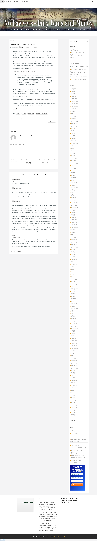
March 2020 (73, 217)
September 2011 (74, 389)
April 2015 (73, 316)
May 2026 (73, 93)
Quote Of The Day (75, 50)
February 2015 (74, 320)
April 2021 (73, 195)
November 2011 (74, 385)
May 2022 (73, 173)
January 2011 (73, 402)
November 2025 (74, 103)
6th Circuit (18, 113)
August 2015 (73, 310)
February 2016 (74, 299)
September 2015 (74, 308)
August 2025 (73, 108)
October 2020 (74, 205)
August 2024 (73, 128)
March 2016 (73, 298)
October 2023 (74, 145)
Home (2, 1)
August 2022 (73, 168)
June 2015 (73, 313)
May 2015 (73, 315)
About (5, 1)
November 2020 (74, 204)
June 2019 (73, 232)
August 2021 (73, 189)
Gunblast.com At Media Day (17, 159)
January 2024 (73, 140)
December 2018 (74, 242)
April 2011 (73, 397)
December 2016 (74, 283)
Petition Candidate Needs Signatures (78, 59)
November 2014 (74, 325)
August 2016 (73, 289)
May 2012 (73, 375)
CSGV (43, 506)
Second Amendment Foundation (41, 113)
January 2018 (73, 261)
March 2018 (73, 257)
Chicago (43, 504)
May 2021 (73, 194)
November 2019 (74, 224)
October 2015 (74, 306)
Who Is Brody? (74, 458)
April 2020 (73, 215)
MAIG (40, 514)
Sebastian (16, 188)
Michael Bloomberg (45, 514)
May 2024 (73, 133)
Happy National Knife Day (76, 49)
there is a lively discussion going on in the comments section (37, 100)
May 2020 (73, 214)
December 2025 (74, 101)
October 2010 (74, 407)
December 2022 (74, 162)
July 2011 (72, 392)
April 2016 (73, 296)
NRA (40, 518)
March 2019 (73, 237)
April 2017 (73, 276)
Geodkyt (16, 201)
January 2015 (73, 321)
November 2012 (74, 365)
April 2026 (73, 94)
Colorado (46, 504)
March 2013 (73, 358)
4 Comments (34, 47)
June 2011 (73, 394)
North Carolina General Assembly (50, 516)
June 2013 (73, 353)
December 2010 (74, 404)
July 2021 (73, 190)
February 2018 (74, 259)
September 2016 (74, 288)
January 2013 (73, 362)
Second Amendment (49, 525)
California (55, 502)
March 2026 (73, 96)
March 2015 (73, 318)
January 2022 (73, 180)
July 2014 (73, 331)
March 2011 (73, 399)
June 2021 (73, 192)
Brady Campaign (49, 502)
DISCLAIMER (16, 1)
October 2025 (74, 105)
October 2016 (74, 286)
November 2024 (74, 123)
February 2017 (74, 279)
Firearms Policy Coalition (45, 507)
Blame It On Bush (16, 118)
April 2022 (73, 175)
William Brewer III (51, 530)
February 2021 (74, 199)
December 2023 (74, 141)
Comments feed (74, 433)
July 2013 (72, 352)
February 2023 (74, 158)
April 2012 (73, 377)
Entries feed (73, 431)
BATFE (44, 502)
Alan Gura (24, 113)
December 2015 (74, 303)
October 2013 (73, 347)
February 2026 (74, 98)
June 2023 (73, 152)
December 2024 (74, 121)
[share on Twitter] (16, 108)
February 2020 (74, 219)
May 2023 (73, 153)
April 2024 (73, 135)
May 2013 (73, 355)
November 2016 (74, 284)
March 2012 (73, 378)
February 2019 (74, 239)
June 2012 (73, 373)
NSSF (44, 521)
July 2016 (73, 291)
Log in (72, 430)
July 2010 (73, 412)
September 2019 (74, 227)
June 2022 (73, 172)
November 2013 (74, 345)
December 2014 (74, 323)
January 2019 (73, 241)
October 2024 (74, 125)
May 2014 (73, 335)
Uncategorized (16, 40)
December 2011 (74, 383)
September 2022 (74, 167)
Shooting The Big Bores (76, 460)
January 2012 (73, 382)
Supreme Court (51, 528)
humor (49, 512)
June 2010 (73, 414)
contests (40, 506)
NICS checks (51, 514)
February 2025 (74, 118)
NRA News (41, 521)
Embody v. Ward (31, 113)
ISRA (55, 512)
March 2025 (73, 116)
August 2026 (73, 88)
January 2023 (73, 160)
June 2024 (73, 131)
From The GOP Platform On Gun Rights (52, 120)
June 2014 (73, 333)
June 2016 (73, 293)
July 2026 (73, 89)
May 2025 (73, 113)
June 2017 (73, 273)
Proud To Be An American (76, 462)
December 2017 (74, 263)
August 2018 (73, 249)
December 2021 (74, 182)
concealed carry (51, 504)
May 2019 (73, 234)
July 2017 (73, 271)
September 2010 (74, 409)
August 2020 (73, 209)
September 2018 (74, 247)
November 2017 (74, 264)
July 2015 (73, 311)
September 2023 (74, 147)
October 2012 (74, 367)
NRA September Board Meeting (77, 455)
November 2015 (74, 305)
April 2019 (73, 236)
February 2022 (74, 178)
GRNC (47, 509)
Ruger (43, 525)
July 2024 (73, 130)
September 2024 (74, 126)
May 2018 (73, 254)
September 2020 (74, 207)
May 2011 (73, 395)
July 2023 (73, 150)
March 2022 (73, 177)
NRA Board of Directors (51, 518)
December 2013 (74, 343)
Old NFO (16, 179)
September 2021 (74, 187)
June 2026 (73, 91)
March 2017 (73, 278)
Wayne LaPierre (44, 530)
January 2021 (73, 200)
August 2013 (73, 350)
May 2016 (73, 294)
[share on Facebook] (14, 108)
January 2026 (73, 100)
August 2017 (73, 269)
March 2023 (73, 157)
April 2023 (73, 155)
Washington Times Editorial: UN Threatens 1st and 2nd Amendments (33, 161)
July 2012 (73, 372)
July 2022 (73, 170)
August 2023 (73, 148)
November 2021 (74, 183)
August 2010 (73, 410)
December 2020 (74, 202)
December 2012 (74, 363)
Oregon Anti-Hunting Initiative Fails (78, 457)
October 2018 (74, 246)
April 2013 (73, 357)
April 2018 (73, 256)
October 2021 (74, 185)
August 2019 (73, 229)
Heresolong (73, 69)
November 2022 (74, 163)
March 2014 (73, 338)
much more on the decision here (37, 99)
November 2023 (74, 143)
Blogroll (10, 1)
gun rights (45, 512)
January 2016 (73, 301)
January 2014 (73, 341)
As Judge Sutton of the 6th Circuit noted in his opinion (24, 71)
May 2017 (73, 274)
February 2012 (74, 380)
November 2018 (74, 244)
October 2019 (74, 226)
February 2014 (74, 340)
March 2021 (73, 197)
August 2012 (73, 370)
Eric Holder (47, 506)
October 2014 (74, 326)
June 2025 (73, 111)
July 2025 (73, 110)
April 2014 (73, 336)
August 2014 (73, 330)
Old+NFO (73, 72)
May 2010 (73, 415)
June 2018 (73, 252)
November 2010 (74, 405)
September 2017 (74, 268)
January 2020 (73, 220)
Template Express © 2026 (59, 536)
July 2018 (73, 251)
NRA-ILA (44, 518)
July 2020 (73, 210)
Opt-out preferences (24, 1)
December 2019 (74, 222)
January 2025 (73, 120)
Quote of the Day (51, 523)
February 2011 (73, 400)
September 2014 (74, 328)
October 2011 (73, 387)
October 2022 (74, 165)
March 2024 (73, 136)
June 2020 (73, 212)
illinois (52, 512)
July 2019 (73, 231)
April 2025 (73, 115)
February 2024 (74, 138)
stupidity (46, 528)
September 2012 (74, 368)
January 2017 (73, 281)
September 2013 (74, 348)
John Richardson (25, 47)
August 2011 (73, 390)
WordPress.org (74, 435)
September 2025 (74, 106)
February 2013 (74, 360)
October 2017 (74, 266)
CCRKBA (40, 504)
